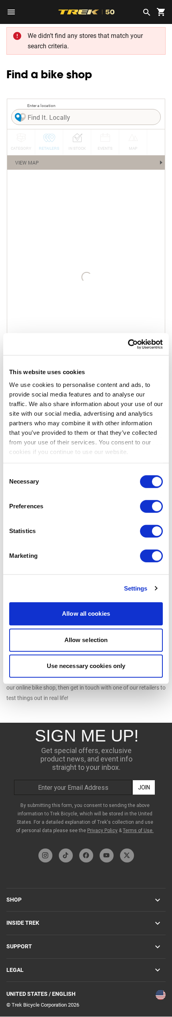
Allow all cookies (86, 613)
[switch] (151, 506)
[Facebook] (86, 855)
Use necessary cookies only (86, 665)
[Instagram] (45, 855)
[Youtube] (107, 855)
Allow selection (86, 639)
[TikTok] (66, 855)
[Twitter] (127, 855)
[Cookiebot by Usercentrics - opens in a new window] (128, 344)
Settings (136, 588)
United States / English (41, 994)
